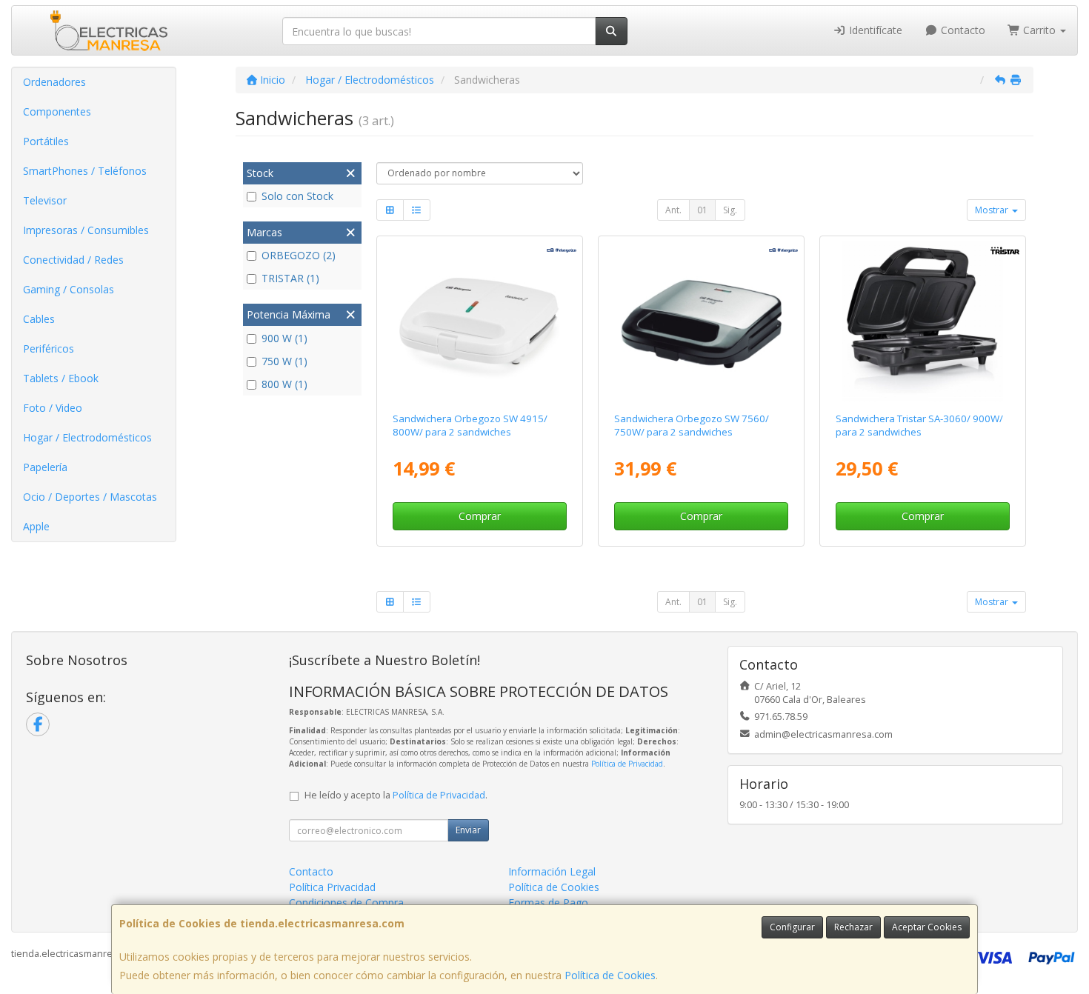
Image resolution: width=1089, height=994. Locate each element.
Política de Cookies (610, 975)
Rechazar (853, 927)
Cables (39, 319)
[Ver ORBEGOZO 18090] (479, 321)
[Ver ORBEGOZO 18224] (701, 321)
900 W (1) (284, 338)
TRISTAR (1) (290, 278)
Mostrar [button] (992, 210)
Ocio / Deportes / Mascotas (90, 497)
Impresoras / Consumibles (86, 230)
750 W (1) (284, 361)
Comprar (480, 516)
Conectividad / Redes (73, 260)
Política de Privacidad (627, 763)
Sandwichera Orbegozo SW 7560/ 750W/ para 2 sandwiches (691, 425)
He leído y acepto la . (395, 795)
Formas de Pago (548, 902)
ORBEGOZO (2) (299, 255)
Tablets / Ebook (61, 378)
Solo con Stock (297, 196)
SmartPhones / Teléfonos (85, 171)
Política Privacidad (332, 887)
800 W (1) (284, 384)
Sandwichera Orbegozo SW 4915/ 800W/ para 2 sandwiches (470, 425)
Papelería (45, 467)
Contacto (961, 30)
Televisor (45, 200)
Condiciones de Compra (346, 902)
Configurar (792, 927)
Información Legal (552, 871)
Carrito (1039, 30)
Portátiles (46, 141)
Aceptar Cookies (927, 927)
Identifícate (874, 30)
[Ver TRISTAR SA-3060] (923, 321)
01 (702, 210)
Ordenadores (54, 82)
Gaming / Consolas (68, 289)
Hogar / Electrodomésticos (87, 437)
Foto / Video (52, 408)
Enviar (468, 830)
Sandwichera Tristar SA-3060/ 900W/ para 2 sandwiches (919, 425)
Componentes (57, 111)
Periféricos (48, 348)
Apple (36, 526)
